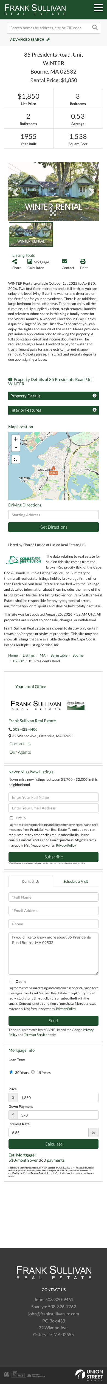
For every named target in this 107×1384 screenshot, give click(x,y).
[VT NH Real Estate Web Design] (53, 1376)
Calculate (54, 1143)
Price (13, 1089)
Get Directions (53, 526)
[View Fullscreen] (16, 459)
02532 (18, 661)
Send (53, 1020)
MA (43, 655)
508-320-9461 (59, 1299)
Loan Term (17, 1059)
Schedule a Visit (75, 881)
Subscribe (53, 856)
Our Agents (20, 751)
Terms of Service (35, 1034)
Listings (29, 655)
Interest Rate (19, 1124)
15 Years (43, 1072)
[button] (94, 27)
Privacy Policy (66, 845)
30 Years (21, 1072)
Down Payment (21, 1106)
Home (13, 655)
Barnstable (58, 655)
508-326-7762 (62, 1306)
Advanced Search (27, 39)
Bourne (78, 655)
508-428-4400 (25, 729)
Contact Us (20, 743)
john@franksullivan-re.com (53, 1313)
